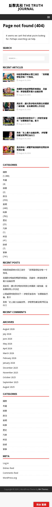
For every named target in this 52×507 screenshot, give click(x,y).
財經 (5, 244)
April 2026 (7, 348)
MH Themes (43, 489)
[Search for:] (26, 58)
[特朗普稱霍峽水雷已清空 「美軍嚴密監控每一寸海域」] (8, 80)
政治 (5, 196)
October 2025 (9, 377)
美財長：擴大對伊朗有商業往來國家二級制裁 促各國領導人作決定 (33, 104)
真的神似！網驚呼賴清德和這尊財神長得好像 (33, 148)
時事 (5, 212)
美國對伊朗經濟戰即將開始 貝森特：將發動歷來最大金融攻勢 (32, 90)
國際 (5, 172)
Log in (6, 463)
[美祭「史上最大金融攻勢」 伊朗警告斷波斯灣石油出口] (8, 138)
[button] (48, 17)
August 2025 (9, 387)
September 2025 (10, 382)
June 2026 (7, 338)
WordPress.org (10, 477)
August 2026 (9, 329)
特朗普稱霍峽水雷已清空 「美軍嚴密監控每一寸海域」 (33, 75)
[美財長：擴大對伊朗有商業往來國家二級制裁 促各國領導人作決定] (8, 109)
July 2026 (7, 334)
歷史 (5, 220)
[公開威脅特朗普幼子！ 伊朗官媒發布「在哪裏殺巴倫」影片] (8, 123)
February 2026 (9, 358)
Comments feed (10, 472)
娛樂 (5, 188)
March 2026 (8, 353)
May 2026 (7, 343)
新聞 (5, 204)
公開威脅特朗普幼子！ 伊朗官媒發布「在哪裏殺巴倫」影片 (32, 119)
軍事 (5, 252)
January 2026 (9, 362)
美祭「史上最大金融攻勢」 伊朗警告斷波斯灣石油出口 (32, 134)
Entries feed (8, 468)
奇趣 (5, 180)
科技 (5, 236)
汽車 (5, 228)
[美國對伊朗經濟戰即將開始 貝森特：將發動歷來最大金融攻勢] (8, 94)
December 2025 (10, 367)
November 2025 (10, 372)
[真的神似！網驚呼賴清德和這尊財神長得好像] (8, 152)
